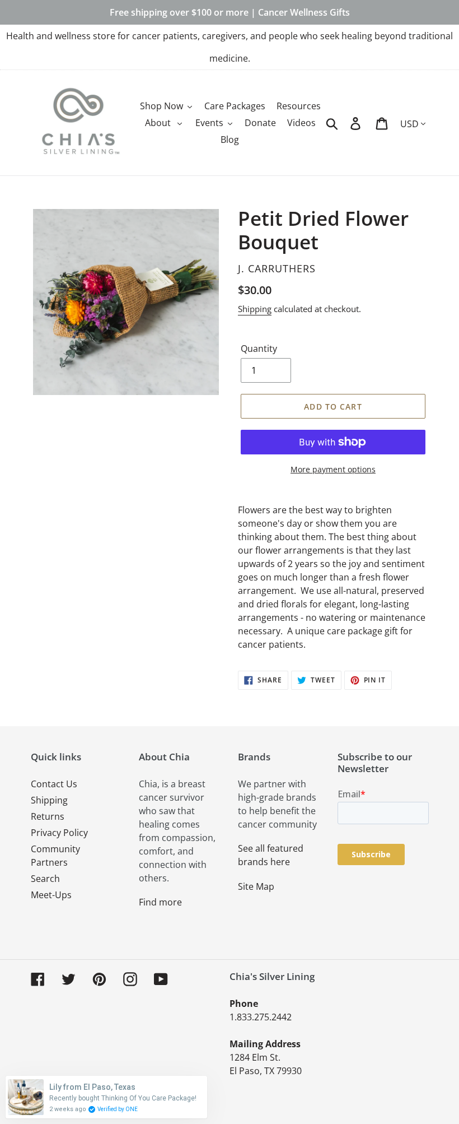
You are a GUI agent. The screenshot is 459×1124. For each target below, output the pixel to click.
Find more (160, 902)
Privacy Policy (59, 832)
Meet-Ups (51, 895)
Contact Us (54, 784)
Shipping (254, 308)
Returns (47, 816)
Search (45, 878)
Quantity (259, 348)
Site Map (256, 886)
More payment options (333, 469)
